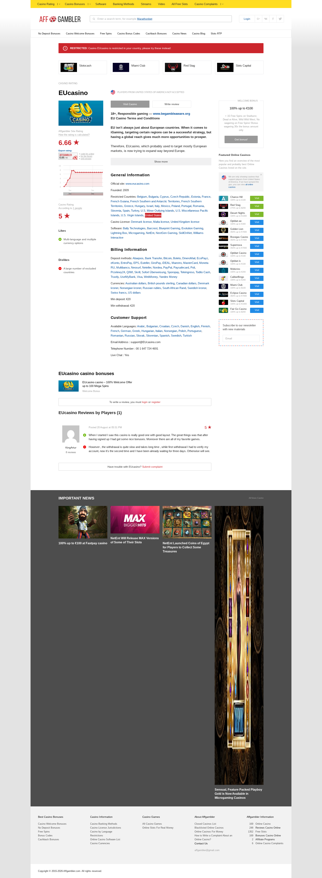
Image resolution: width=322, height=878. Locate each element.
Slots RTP (216, 33)
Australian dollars (135, 283)
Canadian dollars (186, 283)
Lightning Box (119, 232)
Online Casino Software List (105, 839)
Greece (128, 206)
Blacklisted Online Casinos (209, 827)
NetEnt (150, 232)
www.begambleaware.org (171, 113)
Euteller (145, 262)
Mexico (165, 206)
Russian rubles (152, 288)
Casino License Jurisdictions (105, 827)
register (155, 402)
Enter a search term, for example (124, 18)
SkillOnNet (185, 232)
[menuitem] (83, 193)
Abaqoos (138, 258)
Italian (158, 330)
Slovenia (116, 210)
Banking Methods (123, 4)
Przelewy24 (118, 272)
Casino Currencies (100, 843)
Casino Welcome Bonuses (80, 33)
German (126, 330)
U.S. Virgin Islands (132, 215)
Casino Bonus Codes (128, 33)
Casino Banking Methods (103, 823)
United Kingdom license (185, 221)
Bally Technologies (134, 228)
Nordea (157, 267)
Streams (146, 4)
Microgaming (136, 232)
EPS (136, 262)
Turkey (135, 210)
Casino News (179, 33)
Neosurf (136, 267)
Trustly (115, 276)
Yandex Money (168, 276)
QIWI (130, 272)
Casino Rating (45, 4)
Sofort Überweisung (154, 272)
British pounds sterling (161, 283)
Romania (198, 206)
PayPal (167, 267)
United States (153, 215)
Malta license (161, 221)
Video (161, 4)
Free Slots (261, 831)
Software (100, 4)
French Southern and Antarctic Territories (155, 201)
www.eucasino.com (137, 183)
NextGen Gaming (166, 232)
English (195, 326)
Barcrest (152, 228)
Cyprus (164, 196)
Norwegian (170, 330)
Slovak (140, 335)
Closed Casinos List (205, 823)
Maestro (177, 262)
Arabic (141, 326)
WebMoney (151, 276)
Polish (182, 330)
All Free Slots (180, 4)
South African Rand (174, 288)
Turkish (187, 335)
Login (247, 18)
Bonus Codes (45, 835)
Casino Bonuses (75, 4)
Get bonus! (241, 139)
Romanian (117, 335)
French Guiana (120, 201)
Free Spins (106, 33)
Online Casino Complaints (269, 843)
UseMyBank (127, 276)
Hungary (140, 206)
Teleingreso (187, 272)
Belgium (142, 196)
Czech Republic (180, 196)
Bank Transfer (153, 258)
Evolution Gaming (192, 228)
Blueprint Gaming (169, 228)
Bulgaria (153, 196)
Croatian (164, 326)
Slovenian (152, 335)
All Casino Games (152, 823)
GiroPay (156, 262)
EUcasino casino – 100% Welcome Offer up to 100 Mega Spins (107, 384)
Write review (172, 104)
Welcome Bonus (248, 100)
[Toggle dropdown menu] (59, 4)
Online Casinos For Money (209, 831)
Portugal (186, 206)
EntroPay (126, 262)
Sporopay (173, 272)
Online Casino (263, 823)
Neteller (146, 267)
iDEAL (166, 262)
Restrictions (96, 835)
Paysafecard (181, 267)
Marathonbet (144, 18)
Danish (185, 326)
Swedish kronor (196, 288)
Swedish (176, 335)
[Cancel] (261, 174)
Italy (157, 206)
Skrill (137, 272)
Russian (130, 335)
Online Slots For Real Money (157, 827)
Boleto (177, 258)
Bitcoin (167, 258)
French (115, 330)
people (77, 208)
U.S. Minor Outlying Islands (157, 210)
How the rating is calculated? (74, 134)
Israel (149, 206)
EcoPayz (202, 258)
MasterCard (190, 262)
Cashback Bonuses (156, 33)
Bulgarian (152, 326)
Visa (139, 276)
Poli (192, 267)
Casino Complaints (206, 4)
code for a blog (87, 154)
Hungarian (147, 330)
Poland (175, 206)
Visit (257, 198)
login (145, 402)
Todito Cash (203, 272)
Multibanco (123, 267)
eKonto (115, 262)
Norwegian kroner (130, 288)
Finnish (205, 326)
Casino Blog (198, 33)
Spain (126, 210)
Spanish (164, 335)
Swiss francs (119, 292)
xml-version (86, 158)
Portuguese (194, 330)
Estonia (195, 196)
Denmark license (141, 221)
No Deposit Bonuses (49, 33)
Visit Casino (130, 104)
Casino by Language (101, 831)
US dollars (134, 292)
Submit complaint (152, 466)
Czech (175, 326)
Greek (136, 330)
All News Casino (256, 498)
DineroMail (188, 258)
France (206, 196)
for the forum (86, 156)
